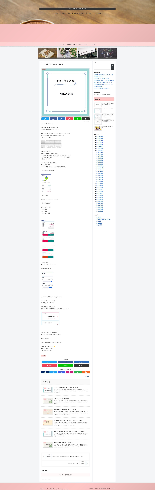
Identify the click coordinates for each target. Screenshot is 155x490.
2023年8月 (100, 173)
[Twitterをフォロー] (53, 372)
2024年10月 (100, 150)
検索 (95, 63)
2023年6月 (100, 177)
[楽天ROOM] (69, 372)
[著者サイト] (45, 372)
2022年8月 (100, 197)
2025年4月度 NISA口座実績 (102, 78)
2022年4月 (100, 205)
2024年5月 (100, 158)
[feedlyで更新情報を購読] (78, 372)
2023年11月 (100, 167)
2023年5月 (100, 179)
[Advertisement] (77, 33)
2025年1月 (100, 144)
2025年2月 (100, 142)
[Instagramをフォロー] (61, 372)
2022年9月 (100, 195)
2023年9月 (100, 171)
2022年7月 (100, 199)
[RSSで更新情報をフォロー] (86, 372)
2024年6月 (100, 156)
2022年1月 (100, 211)
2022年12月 (100, 189)
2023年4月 (100, 181)
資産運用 (44, 355)
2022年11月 (100, 191)
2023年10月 (100, 169)
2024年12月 (100, 146)
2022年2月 (100, 209)
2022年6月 (100, 201)
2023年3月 (100, 183)
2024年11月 (100, 148)
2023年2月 (100, 185)
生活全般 (100, 223)
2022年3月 (100, 207)
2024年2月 (100, 162)
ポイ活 (99, 217)
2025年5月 (100, 136)
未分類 (99, 221)
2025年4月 (100, 138)
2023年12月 (100, 166)
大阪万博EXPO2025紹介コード (102, 88)
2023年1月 (100, 187)
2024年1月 (100, 164)
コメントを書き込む (65, 475)
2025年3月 (100, 140)
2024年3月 (100, 160)
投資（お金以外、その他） (104, 219)
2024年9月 (100, 152)
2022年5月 (100, 203)
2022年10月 (100, 193)
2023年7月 (100, 175)
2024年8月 (100, 154)
